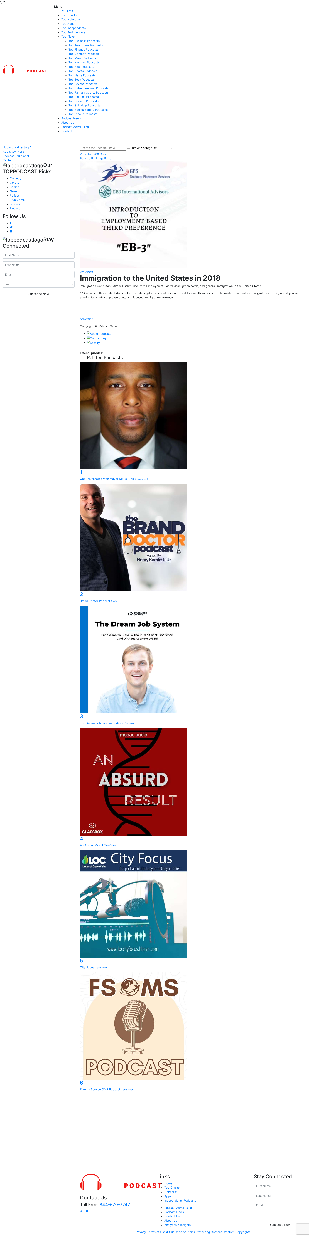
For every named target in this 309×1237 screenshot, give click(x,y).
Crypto (14, 182)
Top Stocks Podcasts (82, 114)
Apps (167, 1196)
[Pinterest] (193, 315)
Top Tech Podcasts (81, 79)
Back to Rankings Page (95, 158)
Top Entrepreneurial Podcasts (88, 88)
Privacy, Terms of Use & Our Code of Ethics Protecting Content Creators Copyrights (193, 1232)
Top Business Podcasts (84, 41)
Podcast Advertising (75, 127)
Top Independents (73, 28)
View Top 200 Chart (93, 154)
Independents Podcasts (180, 1200)
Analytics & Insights (177, 1225)
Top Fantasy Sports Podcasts (88, 92)
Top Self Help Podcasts (84, 105)
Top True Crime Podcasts (85, 45)
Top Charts (69, 15)
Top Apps (67, 23)
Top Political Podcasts (83, 97)
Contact (66, 131)
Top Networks (70, 19)
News (13, 191)
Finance (15, 208)
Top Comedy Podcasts (83, 54)
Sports (14, 187)
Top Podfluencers (73, 32)
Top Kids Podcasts (81, 66)
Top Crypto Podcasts (82, 84)
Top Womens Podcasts (83, 62)
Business (15, 204)
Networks (170, 1192)
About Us (67, 122)
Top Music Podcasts (82, 58)
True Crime (17, 200)
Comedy (15, 178)
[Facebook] (193, 304)
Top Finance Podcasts (83, 49)
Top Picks (68, 36)
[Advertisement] (154, 1133)
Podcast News (71, 118)
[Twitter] (193, 311)
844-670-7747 (115, 1204)
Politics (15, 195)
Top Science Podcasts (83, 101)
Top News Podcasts (81, 75)
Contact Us (172, 1216)
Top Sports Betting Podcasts (88, 109)
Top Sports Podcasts (82, 71)
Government (86, 272)
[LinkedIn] (193, 308)
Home (168, 1183)
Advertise (86, 319)
